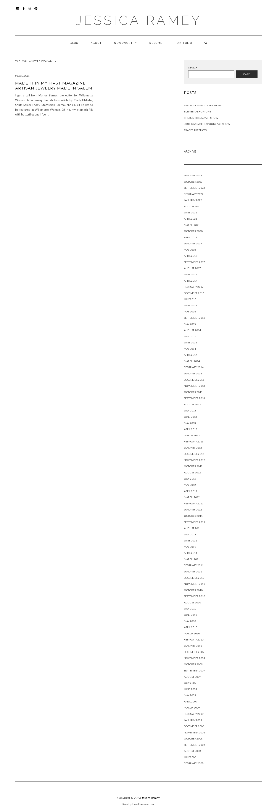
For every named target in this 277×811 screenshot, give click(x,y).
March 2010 (192, 633)
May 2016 (190, 311)
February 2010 (193, 639)
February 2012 (193, 503)
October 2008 (193, 738)
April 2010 (190, 627)
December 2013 (194, 379)
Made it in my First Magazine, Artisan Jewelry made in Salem (53, 86)
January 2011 (193, 571)
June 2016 (190, 305)
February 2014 (193, 367)
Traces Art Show (195, 130)
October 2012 (193, 466)
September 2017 (194, 262)
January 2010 (193, 645)
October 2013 (193, 392)
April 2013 (190, 429)
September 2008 (194, 744)
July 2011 (190, 534)
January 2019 (193, 243)
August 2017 (192, 268)
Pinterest (36, 10)
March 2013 (192, 435)
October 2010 (193, 590)
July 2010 (190, 608)
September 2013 (194, 398)
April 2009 (190, 701)
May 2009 (190, 695)
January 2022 (193, 200)
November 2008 (194, 732)
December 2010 (194, 577)
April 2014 (190, 354)
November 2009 (194, 658)
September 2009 (194, 670)
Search (192, 67)
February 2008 (193, 763)
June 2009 (190, 689)
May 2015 (190, 324)
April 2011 (190, 552)
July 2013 (190, 410)
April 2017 (190, 280)
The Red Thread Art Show (201, 117)
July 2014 (190, 336)
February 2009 (193, 713)
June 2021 (190, 212)
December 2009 (194, 651)
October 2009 (193, 664)
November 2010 (194, 583)
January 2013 (193, 447)
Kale (125, 804)
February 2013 (193, 441)
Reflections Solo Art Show (203, 105)
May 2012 (190, 484)
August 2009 (192, 676)
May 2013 (190, 423)
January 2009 (193, 720)
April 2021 (190, 218)
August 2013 (192, 404)
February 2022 (193, 194)
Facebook (24, 10)
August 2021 (192, 206)
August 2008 (192, 750)
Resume (155, 42)
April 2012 (190, 491)
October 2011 (193, 515)
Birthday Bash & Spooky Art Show (207, 123)
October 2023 (193, 181)
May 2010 (190, 621)
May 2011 (190, 546)
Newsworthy (125, 42)
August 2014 (192, 330)
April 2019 (190, 237)
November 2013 (194, 385)
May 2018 (190, 249)
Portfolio (183, 42)
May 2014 (190, 348)
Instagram (30, 10)
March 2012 (192, 497)
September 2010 (194, 596)
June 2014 (190, 342)
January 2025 (193, 175)
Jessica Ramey (139, 20)
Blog (74, 42)
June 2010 (190, 614)
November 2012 (194, 460)
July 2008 (190, 757)
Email (18, 10)
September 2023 (194, 187)
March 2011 (192, 559)
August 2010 (192, 602)
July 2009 (190, 682)
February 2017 (193, 286)
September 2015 (194, 317)
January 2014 (193, 373)
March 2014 (192, 361)
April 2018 (190, 255)
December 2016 (194, 293)
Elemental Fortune (197, 111)
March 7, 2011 (22, 75)
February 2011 (193, 565)
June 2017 (190, 274)
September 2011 (194, 522)
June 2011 (190, 540)
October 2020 (193, 231)
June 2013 (190, 416)
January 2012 (193, 509)
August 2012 (192, 472)
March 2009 (192, 707)
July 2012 (190, 478)
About (96, 42)
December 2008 (194, 726)
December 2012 (194, 453)
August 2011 (192, 528)
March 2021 (192, 225)
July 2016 (190, 299)
